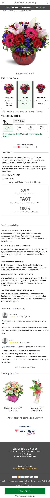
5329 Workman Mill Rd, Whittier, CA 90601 (25, 451)
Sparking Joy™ (23, 347)
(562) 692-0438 (25, 454)
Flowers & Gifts (12, 11)
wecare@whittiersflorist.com (25, 456)
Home (4, 11)
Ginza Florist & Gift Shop (25, 2)
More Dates (42, 128)
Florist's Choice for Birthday (28, 321)
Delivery (7, 122)
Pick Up (21, 121)
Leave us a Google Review (25, 468)
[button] (45, 492)
